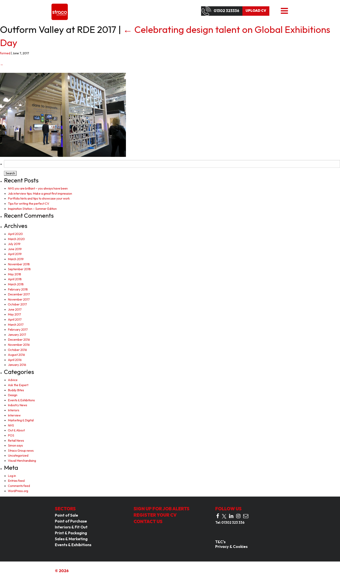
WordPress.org (18, 491)
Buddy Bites (16, 390)
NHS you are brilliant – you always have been (38, 188)
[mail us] (245, 516)
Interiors (13, 410)
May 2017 (14, 314)
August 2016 (16, 355)
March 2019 (16, 259)
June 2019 (15, 249)
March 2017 (16, 325)
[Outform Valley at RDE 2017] (63, 115)
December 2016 (19, 339)
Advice (13, 380)
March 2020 (16, 239)
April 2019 (15, 254)
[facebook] (217, 516)
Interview (14, 415)
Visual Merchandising (22, 461)
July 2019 (14, 244)
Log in (12, 476)
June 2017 (15, 309)
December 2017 (19, 294)
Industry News (17, 405)
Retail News (16, 440)
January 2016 (17, 365)
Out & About (16, 430)
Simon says (15, 445)
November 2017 (19, 299)
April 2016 (15, 360)
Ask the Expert (18, 385)
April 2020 (15, 234)
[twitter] (224, 516)
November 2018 (19, 264)
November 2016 (19, 345)
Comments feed (19, 486)
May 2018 (14, 274)
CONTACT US (148, 521)
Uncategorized (18, 455)
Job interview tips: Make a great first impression (40, 193)
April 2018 (15, 279)
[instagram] (238, 516)
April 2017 (15, 319)
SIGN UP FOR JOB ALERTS (161, 509)
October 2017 (17, 304)
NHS (11, 425)
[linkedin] (231, 516)
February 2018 (18, 289)
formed (5, 53)
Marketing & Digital (21, 420)
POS (11, 435)
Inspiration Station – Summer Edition (32, 209)
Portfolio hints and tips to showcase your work (39, 198)
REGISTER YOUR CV (155, 515)
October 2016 (17, 350)
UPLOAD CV (256, 10)
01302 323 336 (233, 522)
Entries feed (16, 481)
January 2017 (17, 335)
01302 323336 (226, 10)
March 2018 (16, 284)
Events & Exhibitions (21, 400)
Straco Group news (21, 450)
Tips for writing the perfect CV (28, 203)
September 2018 (19, 269)
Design (12, 395)
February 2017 (18, 329)
